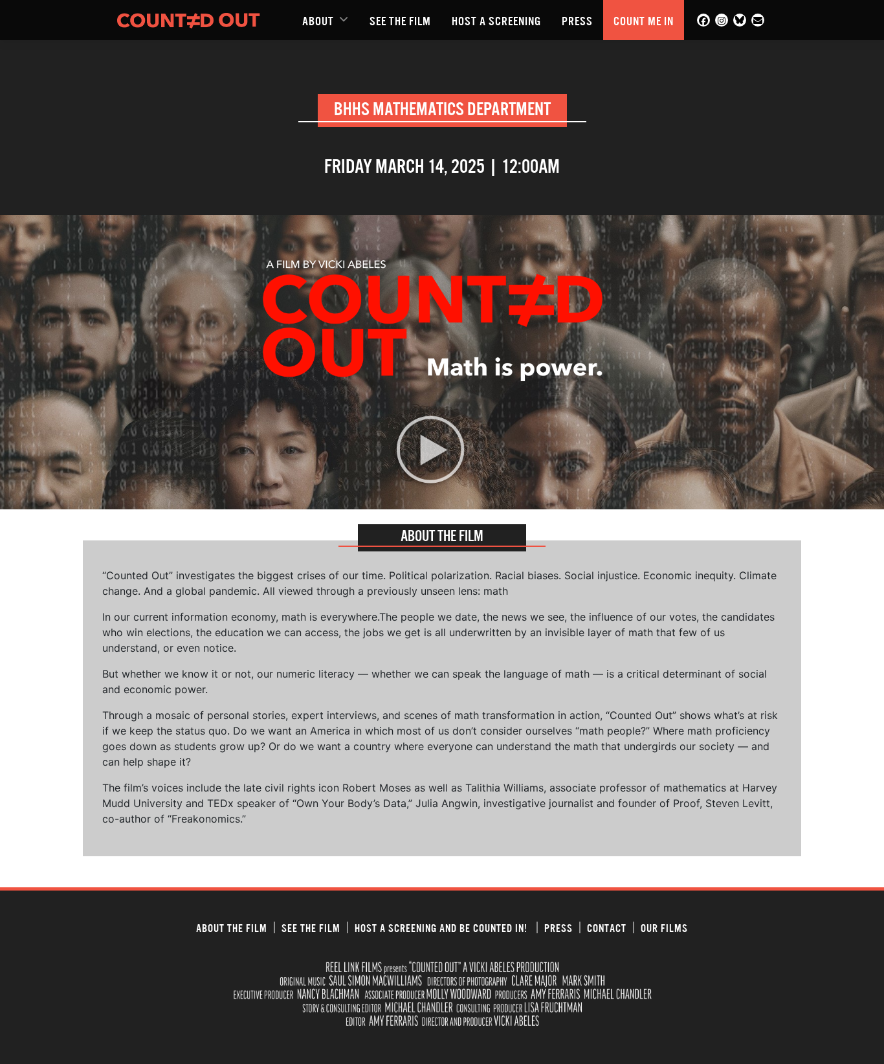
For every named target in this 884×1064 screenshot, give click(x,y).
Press (577, 20)
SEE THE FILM (400, 20)
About (318, 20)
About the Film (231, 927)
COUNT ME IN (643, 20)
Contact (606, 927)
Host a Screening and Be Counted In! (442, 927)
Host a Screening (496, 20)
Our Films (664, 927)
